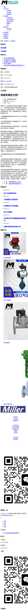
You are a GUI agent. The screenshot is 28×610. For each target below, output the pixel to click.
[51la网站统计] (1, 518)
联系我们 (14, 448)
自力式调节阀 (10, 19)
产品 (5, 523)
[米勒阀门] (10, 4)
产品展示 (14, 423)
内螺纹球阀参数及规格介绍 (12, 226)
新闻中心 (6, 41)
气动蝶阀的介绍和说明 (10, 60)
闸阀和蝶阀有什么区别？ (15, 181)
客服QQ (18, 532)
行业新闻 (9, 30)
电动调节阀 (10, 21)
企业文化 (9, 12)
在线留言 (14, 451)
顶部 (5, 526)
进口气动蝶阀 (7, 63)
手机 (5, 525)
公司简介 (9, 10)
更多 (8, 25)
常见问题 (9, 28)
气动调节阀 (10, 18)
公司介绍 (14, 415)
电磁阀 (8, 23)
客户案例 (14, 442)
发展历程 (9, 14)
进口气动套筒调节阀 (9, 58)
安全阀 (15, 432)
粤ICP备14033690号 (7, 515)
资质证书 (14, 445)
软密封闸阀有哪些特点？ (15, 183)
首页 (2, 41)
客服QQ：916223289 (6, 81)
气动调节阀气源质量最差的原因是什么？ (14, 65)
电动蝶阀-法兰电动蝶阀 (10, 61)
